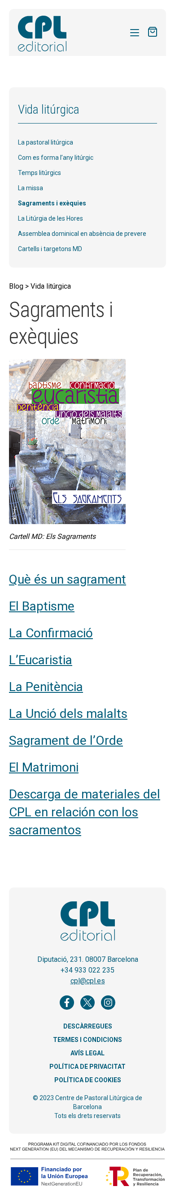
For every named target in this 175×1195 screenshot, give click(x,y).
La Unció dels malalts (68, 713)
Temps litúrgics (39, 172)
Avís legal (87, 1053)
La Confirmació (51, 633)
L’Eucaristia (40, 660)
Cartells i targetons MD (50, 248)
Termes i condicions (87, 1039)
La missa (30, 188)
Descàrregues (87, 1026)
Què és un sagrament (67, 579)
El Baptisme (41, 606)
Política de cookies (87, 1080)
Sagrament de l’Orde (66, 740)
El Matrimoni (44, 767)
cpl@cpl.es (87, 981)
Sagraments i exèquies (52, 203)
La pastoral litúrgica (45, 142)
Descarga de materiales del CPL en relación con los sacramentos (84, 812)
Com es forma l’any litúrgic (55, 157)
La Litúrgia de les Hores (50, 218)
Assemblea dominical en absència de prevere (82, 233)
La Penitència (46, 686)
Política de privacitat (87, 1066)
